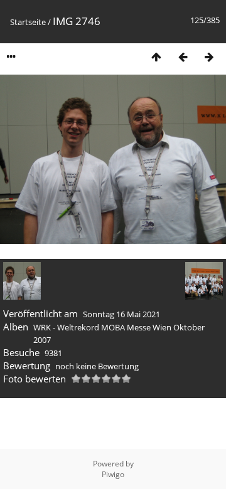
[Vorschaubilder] (156, 57)
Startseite (28, 22)
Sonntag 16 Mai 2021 (121, 314)
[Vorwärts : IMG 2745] (209, 57)
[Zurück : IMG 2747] (183, 57)
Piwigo (113, 474)
